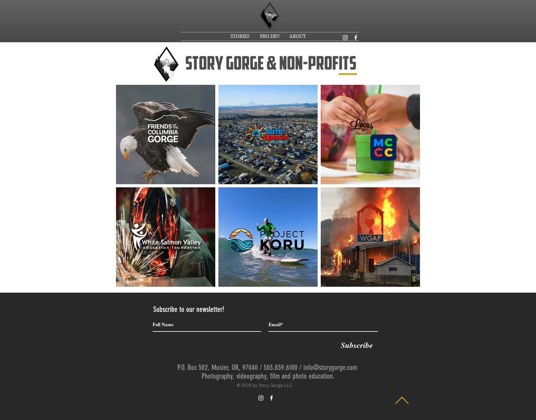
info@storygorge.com (330, 367)
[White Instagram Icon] (345, 37)
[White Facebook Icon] (355, 37)
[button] (240, 36)
